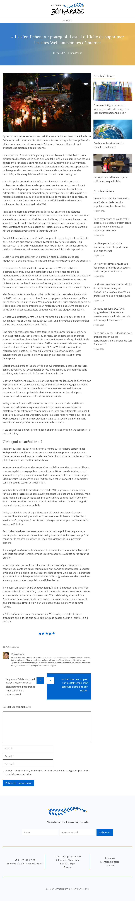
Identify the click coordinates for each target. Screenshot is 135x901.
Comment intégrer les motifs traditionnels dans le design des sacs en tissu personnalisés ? (111, 109)
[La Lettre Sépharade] (67, 8)
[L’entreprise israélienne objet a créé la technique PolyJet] (112, 171)
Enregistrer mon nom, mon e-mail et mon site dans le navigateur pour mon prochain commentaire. (47, 772)
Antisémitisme (12, 647)
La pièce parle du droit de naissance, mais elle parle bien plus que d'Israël (110, 247)
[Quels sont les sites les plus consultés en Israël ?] (112, 137)
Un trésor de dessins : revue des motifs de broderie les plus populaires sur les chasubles (111, 202)
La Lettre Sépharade (62, 889)
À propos (110, 858)
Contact (109, 865)
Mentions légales (109, 861)
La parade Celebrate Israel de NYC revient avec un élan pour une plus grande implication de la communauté (20, 687)
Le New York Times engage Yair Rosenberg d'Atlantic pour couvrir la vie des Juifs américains (111, 267)
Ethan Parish (75, 52)
